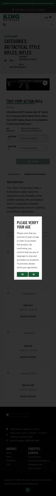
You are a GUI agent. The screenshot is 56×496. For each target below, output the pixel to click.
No (34, 274)
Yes (22, 274)
